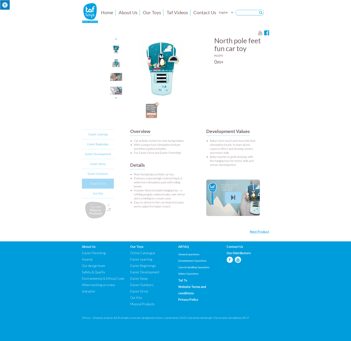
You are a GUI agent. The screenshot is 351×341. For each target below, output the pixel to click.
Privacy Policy (188, 299)
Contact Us (204, 12)
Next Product (259, 232)
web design (206, 317)
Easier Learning (97, 134)
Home (107, 12)
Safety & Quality (93, 272)
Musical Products (142, 304)
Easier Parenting (94, 253)
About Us (128, 12)
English (223, 12)
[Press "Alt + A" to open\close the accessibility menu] (5, 5)
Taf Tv (182, 280)
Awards (87, 259)
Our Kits (98, 193)
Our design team (93, 266)
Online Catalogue (142, 253)
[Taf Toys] (90, 12)
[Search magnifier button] (260, 12)
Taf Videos (177, 12)
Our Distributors (239, 253)
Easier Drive (98, 183)
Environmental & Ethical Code (103, 278)
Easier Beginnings (98, 144)
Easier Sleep (98, 163)
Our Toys (152, 12)
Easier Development (98, 154)
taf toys (159, 317)
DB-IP (245, 317)
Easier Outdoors (98, 173)
